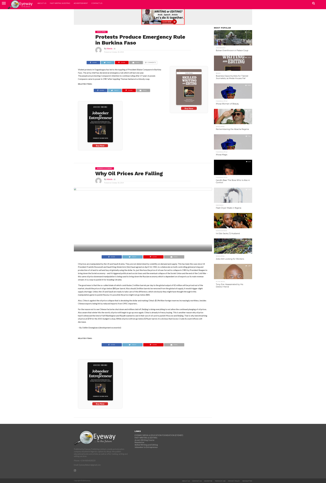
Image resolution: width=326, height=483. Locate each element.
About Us (41, 3)
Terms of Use (220, 481)
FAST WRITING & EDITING (60, 3)
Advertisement (81, 3)
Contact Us (96, 3)
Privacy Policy (234, 481)
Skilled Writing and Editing (146, 445)
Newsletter (139, 442)
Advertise (208, 481)
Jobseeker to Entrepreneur (146, 447)
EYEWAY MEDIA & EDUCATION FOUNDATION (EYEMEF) (159, 435)
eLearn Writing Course (144, 440)
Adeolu (109, 48)
